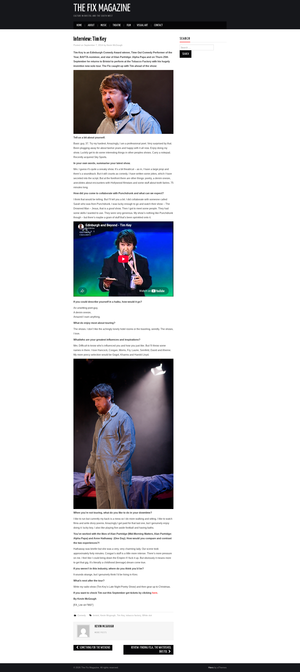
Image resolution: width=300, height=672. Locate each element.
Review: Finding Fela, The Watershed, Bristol (151, 649)
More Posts (101, 632)
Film (129, 25)
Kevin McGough (114, 45)
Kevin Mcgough (108, 615)
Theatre (117, 25)
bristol (96, 615)
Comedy (82, 615)
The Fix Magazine (101, 8)
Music (104, 25)
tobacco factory (133, 615)
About (91, 25)
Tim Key (121, 615)
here (154, 593)
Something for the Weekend (94, 647)
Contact (158, 25)
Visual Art (142, 25)
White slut (147, 615)
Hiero (211, 667)
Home (79, 25)
